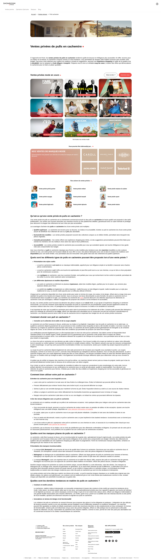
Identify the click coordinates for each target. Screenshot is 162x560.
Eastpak (77, 540)
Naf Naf (77, 537)
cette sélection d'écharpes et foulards (80, 409)
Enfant (64, 531)
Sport (64, 540)
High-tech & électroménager (66, 543)
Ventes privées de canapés (93, 544)
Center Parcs (78, 531)
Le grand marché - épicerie (68, 545)
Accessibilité (113, 557)
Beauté (64, 537)
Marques (33, 9)
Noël (89, 551)
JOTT (76, 533)
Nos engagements (86, 557)
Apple (76, 548)
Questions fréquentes (75, 557)
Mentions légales (28, 557)
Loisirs (64, 549)
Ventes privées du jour (92, 530)
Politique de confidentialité (43, 557)
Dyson (76, 546)
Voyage (64, 535)
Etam (76, 542)
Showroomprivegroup (55, 557)
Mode (64, 529)
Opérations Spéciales (22, 9)
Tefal (76, 544)
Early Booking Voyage (92, 553)
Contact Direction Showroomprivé (125, 557)
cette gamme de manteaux (57, 424)
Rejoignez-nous (65, 557)
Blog (39, 9)
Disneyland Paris (78, 529)
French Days (90, 546)
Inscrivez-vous (125, 75)
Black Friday (90, 548)
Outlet (64, 547)
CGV (35, 557)
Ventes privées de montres (93, 535)
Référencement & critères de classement (100, 557)
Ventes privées (9, 9)
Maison (64, 533)
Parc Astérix (77, 535)
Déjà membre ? (110, 75)
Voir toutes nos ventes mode (81, 139)
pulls (81, 298)
